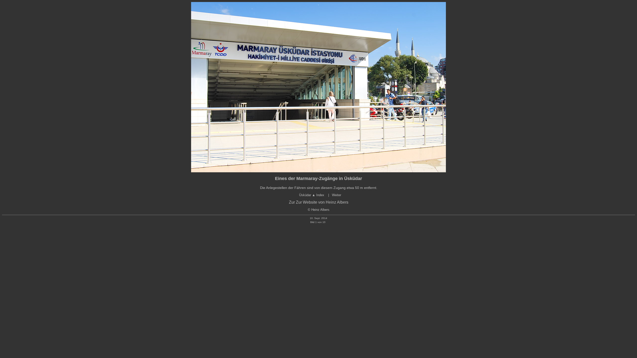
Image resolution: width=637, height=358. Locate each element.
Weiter (336, 195)
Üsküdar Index (312, 195)
